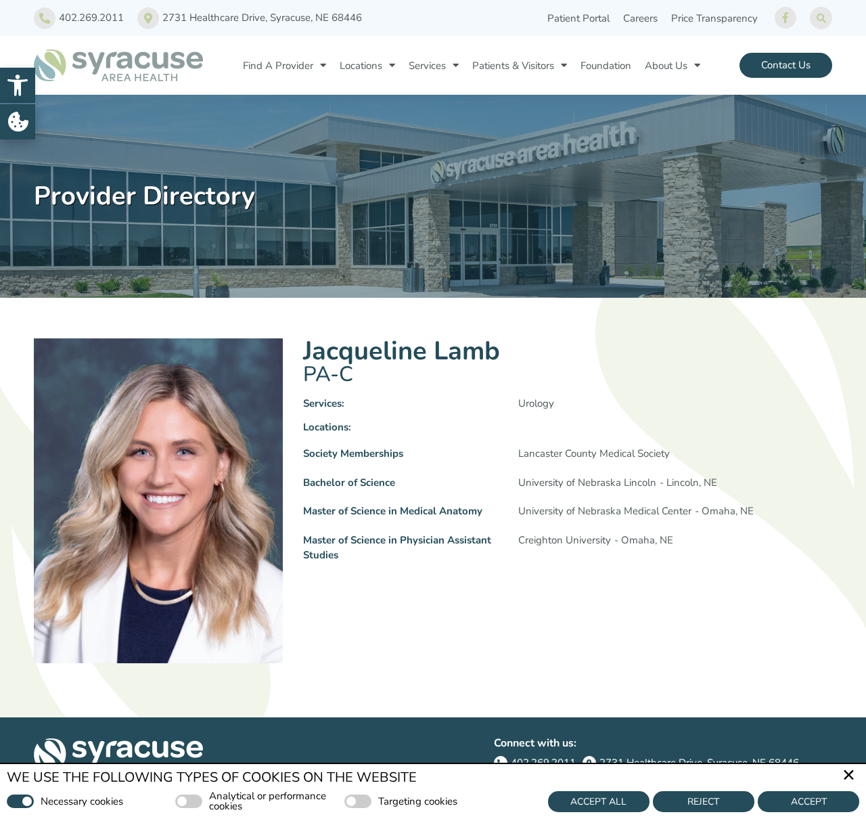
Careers (640, 18)
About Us (666, 65)
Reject (703, 801)
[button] (17, 85)
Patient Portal (578, 18)
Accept (809, 801)
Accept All (598, 801)
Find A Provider (278, 65)
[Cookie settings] (17, 121)
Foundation (605, 65)
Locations (361, 65)
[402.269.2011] (44, 18)
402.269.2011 (91, 17)
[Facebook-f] (785, 17)
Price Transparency (714, 18)
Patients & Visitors (513, 65)
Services (427, 65)
